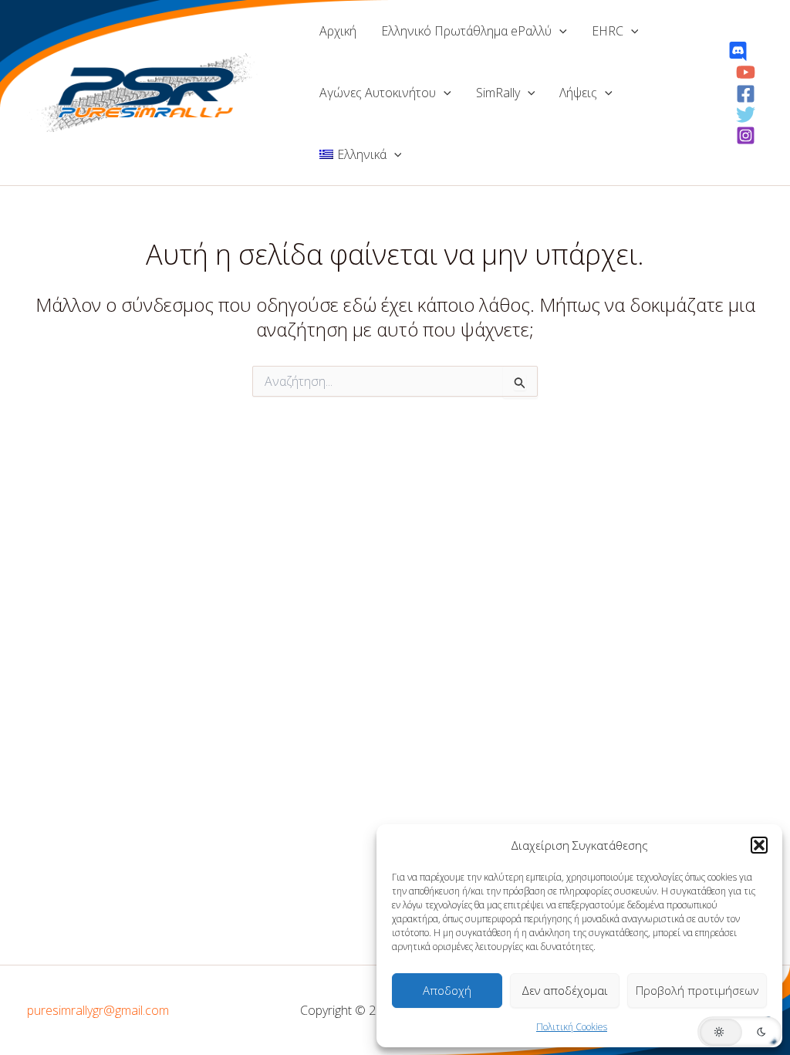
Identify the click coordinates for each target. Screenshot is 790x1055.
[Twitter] (745, 114)
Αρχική (337, 30)
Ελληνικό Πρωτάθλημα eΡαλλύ (466, 30)
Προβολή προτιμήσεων (697, 990)
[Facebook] (745, 93)
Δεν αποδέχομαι (565, 990)
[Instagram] (745, 135)
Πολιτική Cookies (571, 1026)
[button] (759, 845)
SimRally (498, 92)
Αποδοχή (447, 990)
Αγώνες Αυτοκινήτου (377, 92)
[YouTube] (745, 72)
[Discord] (738, 51)
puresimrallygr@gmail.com (98, 1010)
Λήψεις (578, 92)
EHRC (607, 30)
